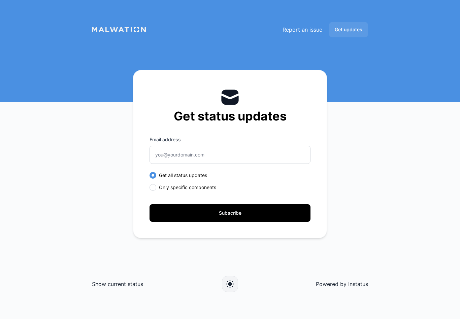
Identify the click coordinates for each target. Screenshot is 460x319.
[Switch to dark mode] (230, 284)
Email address (165, 139)
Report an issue (302, 29)
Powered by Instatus (342, 284)
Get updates (348, 29)
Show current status (117, 284)
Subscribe (230, 213)
